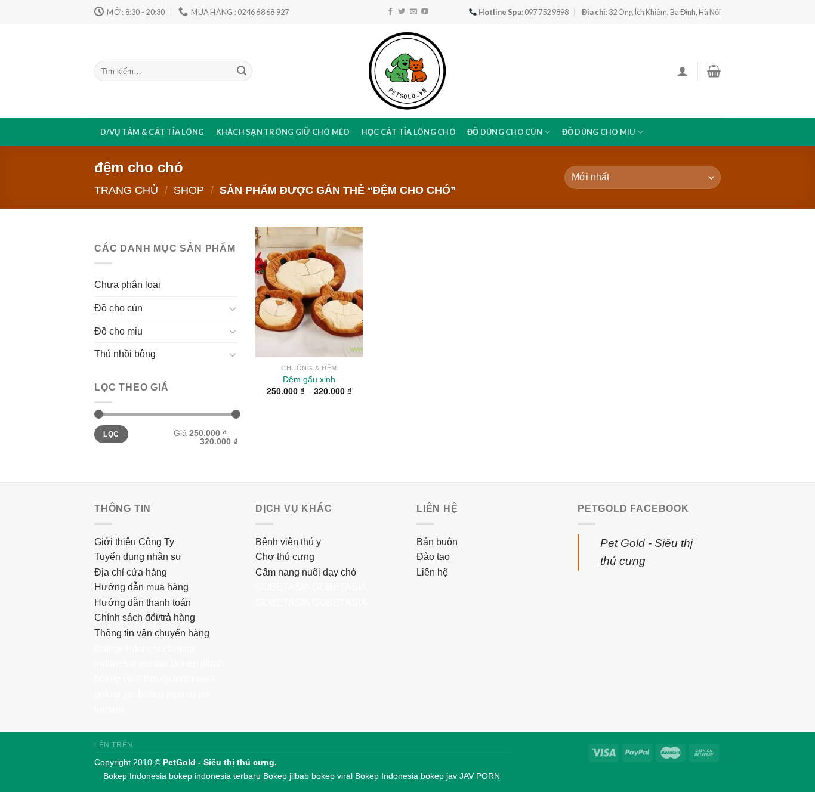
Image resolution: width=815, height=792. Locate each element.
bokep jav (114, 694)
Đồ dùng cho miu (598, 132)
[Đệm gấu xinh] (309, 292)
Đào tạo (433, 557)
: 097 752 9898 (523, 12)
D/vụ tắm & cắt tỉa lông (152, 132)
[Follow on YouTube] (424, 12)
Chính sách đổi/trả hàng (144, 617)
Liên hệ (432, 572)
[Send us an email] (413, 12)
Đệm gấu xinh (309, 379)
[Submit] (241, 71)
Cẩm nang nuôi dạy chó (305, 572)
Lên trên (113, 745)
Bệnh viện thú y (288, 542)
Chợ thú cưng (284, 557)
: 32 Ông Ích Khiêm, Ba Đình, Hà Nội (651, 12)
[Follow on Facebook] (390, 12)
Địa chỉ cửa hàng (130, 572)
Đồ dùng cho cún (504, 132)
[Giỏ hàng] (714, 71)
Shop (189, 190)
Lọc (111, 434)
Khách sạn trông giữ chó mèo (283, 132)
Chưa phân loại (127, 285)
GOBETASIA (282, 587)
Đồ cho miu (118, 331)
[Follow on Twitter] (401, 12)
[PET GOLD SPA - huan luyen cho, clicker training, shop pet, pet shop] (407, 71)
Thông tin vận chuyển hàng (151, 633)
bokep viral (117, 679)
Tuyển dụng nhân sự (138, 557)
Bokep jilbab (197, 663)
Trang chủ (126, 190)
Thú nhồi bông (125, 354)
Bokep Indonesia (130, 649)
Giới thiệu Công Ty (134, 542)
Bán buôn (437, 542)
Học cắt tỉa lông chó (409, 132)
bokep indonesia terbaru (215, 776)
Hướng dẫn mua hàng (141, 587)
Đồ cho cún (118, 308)
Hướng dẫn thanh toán (142, 603)
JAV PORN (479, 776)
